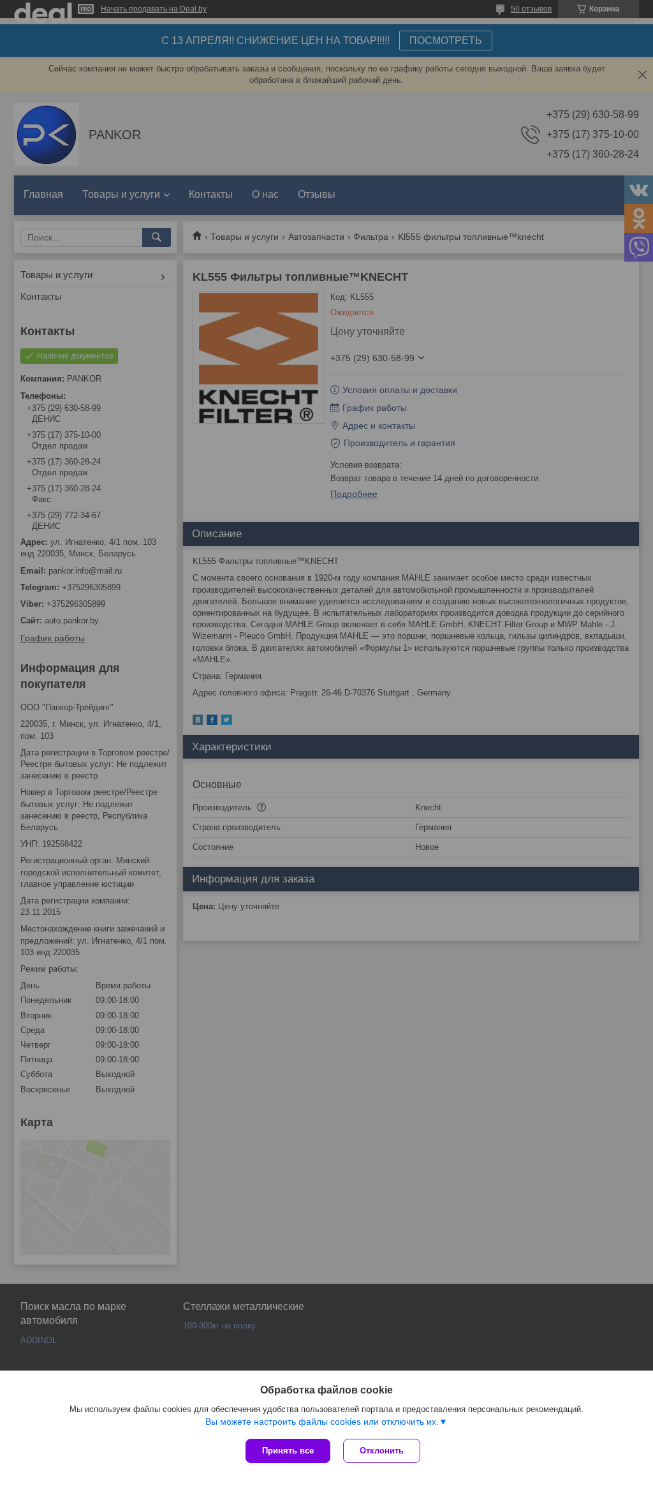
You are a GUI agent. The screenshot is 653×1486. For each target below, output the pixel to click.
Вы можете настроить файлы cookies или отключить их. (322, 1421)
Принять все (288, 1450)
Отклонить (382, 1450)
